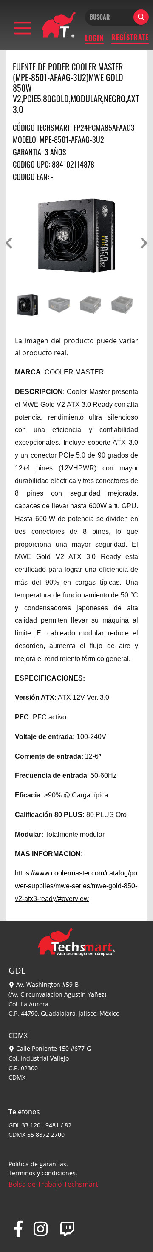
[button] (8, 243)
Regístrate (130, 37)
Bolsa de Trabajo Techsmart (53, 1184)
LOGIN (94, 38)
